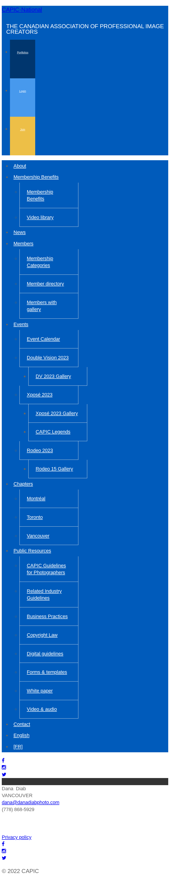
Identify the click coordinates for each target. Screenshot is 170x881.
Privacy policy (16, 837)
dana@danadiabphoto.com (30, 802)
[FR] (18, 746)
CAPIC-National (22, 9)
